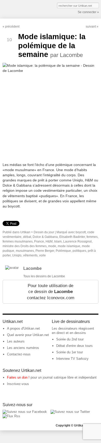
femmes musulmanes (18, 241)
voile (42, 255)
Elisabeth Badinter (72, 237)
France (39, 241)
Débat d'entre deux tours (74, 346)
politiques (79, 251)
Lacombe (32, 268)
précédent (12, 26)
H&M (49, 241)
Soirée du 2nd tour (70, 339)
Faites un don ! (18, 377)
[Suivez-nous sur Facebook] (25, 412)
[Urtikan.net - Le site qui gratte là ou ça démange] (21, 9)
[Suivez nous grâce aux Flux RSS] (11, 416)
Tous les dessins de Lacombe (44, 276)
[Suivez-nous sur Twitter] (70, 412)
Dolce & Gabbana (45, 237)
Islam (58, 241)
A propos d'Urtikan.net (23, 328)
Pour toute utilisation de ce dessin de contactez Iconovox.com (50, 291)
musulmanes (25, 251)
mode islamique (69, 246)
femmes (92, 237)
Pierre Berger (44, 251)
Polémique (63, 251)
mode (52, 246)
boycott (81, 232)
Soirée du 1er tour (69, 352)
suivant (91, 26)
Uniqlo (16, 255)
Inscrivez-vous (18, 384)
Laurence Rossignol (77, 241)
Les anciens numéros (23, 348)
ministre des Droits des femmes (25, 246)
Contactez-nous (19, 354)
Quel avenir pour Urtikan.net (28, 335)
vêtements (30, 255)
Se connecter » (88, 12)
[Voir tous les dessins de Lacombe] (12, 268)
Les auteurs (16, 341)
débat (27, 237)
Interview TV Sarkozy (72, 359)
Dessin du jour (44, 232)
